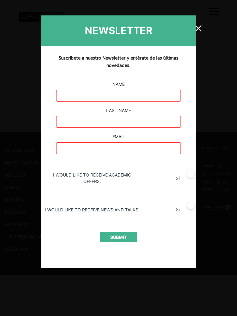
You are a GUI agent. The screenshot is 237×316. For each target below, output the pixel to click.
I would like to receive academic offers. (92, 178)
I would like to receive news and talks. (92, 209)
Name (118, 84)
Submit (118, 237)
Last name (118, 110)
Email (118, 136)
